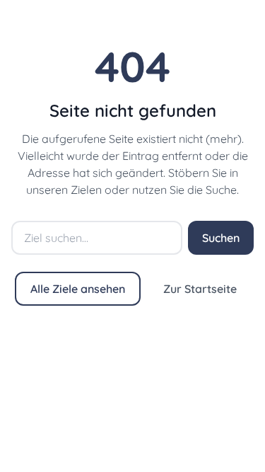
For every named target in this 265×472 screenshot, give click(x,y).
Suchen (221, 238)
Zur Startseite (200, 289)
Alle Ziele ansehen (77, 289)
